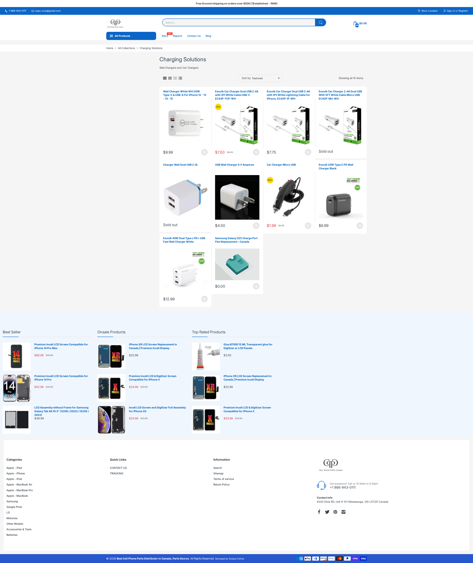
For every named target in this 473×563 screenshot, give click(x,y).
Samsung (12, 501)
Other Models (14, 523)
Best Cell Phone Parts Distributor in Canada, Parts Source (153, 558)
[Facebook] (319, 512)
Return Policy (221, 484)
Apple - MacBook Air (19, 484)
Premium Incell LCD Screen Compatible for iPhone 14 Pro (61, 377)
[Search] (320, 22)
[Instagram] (343, 512)
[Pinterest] (335, 512)
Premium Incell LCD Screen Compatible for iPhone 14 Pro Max (61, 346)
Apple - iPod (14, 478)
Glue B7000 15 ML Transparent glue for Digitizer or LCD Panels (248, 346)
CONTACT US (118, 467)
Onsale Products (111, 332)
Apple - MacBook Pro (19, 490)
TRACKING (116, 473)
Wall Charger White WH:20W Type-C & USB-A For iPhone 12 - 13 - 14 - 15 (184, 95)
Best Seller (12, 332)
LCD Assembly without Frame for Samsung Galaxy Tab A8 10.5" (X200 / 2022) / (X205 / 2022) (61, 411)
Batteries (12, 534)
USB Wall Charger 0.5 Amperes (234, 164)
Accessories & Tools (19, 529)
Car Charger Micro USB (281, 164)
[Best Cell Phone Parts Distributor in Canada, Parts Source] (115, 23)
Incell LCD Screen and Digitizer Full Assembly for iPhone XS (157, 409)
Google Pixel (14, 506)
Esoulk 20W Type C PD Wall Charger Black (336, 166)
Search (217, 467)
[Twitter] (327, 512)
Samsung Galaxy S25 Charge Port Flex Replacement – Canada (236, 240)
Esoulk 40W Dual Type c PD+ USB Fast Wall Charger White (184, 240)
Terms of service (223, 478)
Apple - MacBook (17, 495)
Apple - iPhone (15, 473)
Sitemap (218, 473)
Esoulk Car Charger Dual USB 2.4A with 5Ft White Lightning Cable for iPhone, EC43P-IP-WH (288, 95)
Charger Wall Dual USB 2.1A (180, 164)
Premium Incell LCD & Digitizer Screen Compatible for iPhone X (152, 377)
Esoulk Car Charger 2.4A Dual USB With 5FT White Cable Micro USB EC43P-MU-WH (340, 95)
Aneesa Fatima (236, 558)
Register (463, 10)
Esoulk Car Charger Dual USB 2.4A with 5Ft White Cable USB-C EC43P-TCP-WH (236, 95)
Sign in (451, 10)
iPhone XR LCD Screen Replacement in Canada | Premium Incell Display (153, 346)
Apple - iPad (14, 467)
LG (8, 512)
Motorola (11, 518)
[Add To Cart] (204, 152)
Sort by (246, 78)
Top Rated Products (208, 332)
